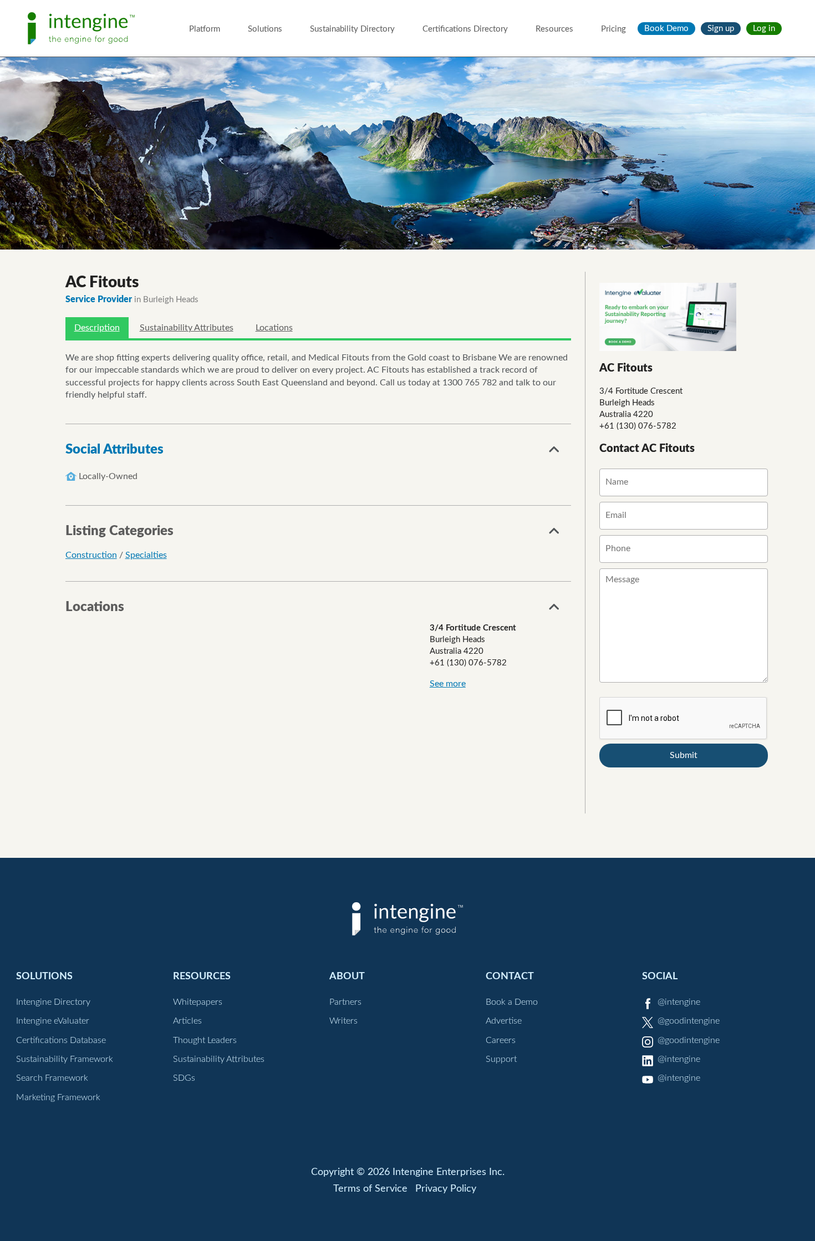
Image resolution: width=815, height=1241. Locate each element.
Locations (274, 327)
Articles (187, 1020)
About (347, 976)
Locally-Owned (108, 476)
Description (97, 327)
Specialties (146, 555)
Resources (554, 29)
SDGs (184, 1078)
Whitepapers (197, 1002)
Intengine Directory (53, 1002)
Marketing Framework (58, 1097)
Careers (501, 1040)
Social (660, 976)
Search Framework (52, 1078)
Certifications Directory (465, 29)
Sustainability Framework (64, 1059)
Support (501, 1059)
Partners (345, 1002)
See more (448, 683)
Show (554, 452)
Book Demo (666, 28)
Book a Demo (512, 1002)
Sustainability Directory (352, 29)
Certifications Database (61, 1040)
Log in (764, 28)
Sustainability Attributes (186, 327)
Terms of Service (370, 1189)
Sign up (720, 28)
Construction (91, 555)
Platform (204, 29)
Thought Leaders (205, 1040)
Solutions (265, 29)
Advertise (504, 1020)
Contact (510, 976)
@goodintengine (689, 1020)
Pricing (613, 29)
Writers (343, 1020)
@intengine (679, 1002)
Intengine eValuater (52, 1020)
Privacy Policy (445, 1189)
